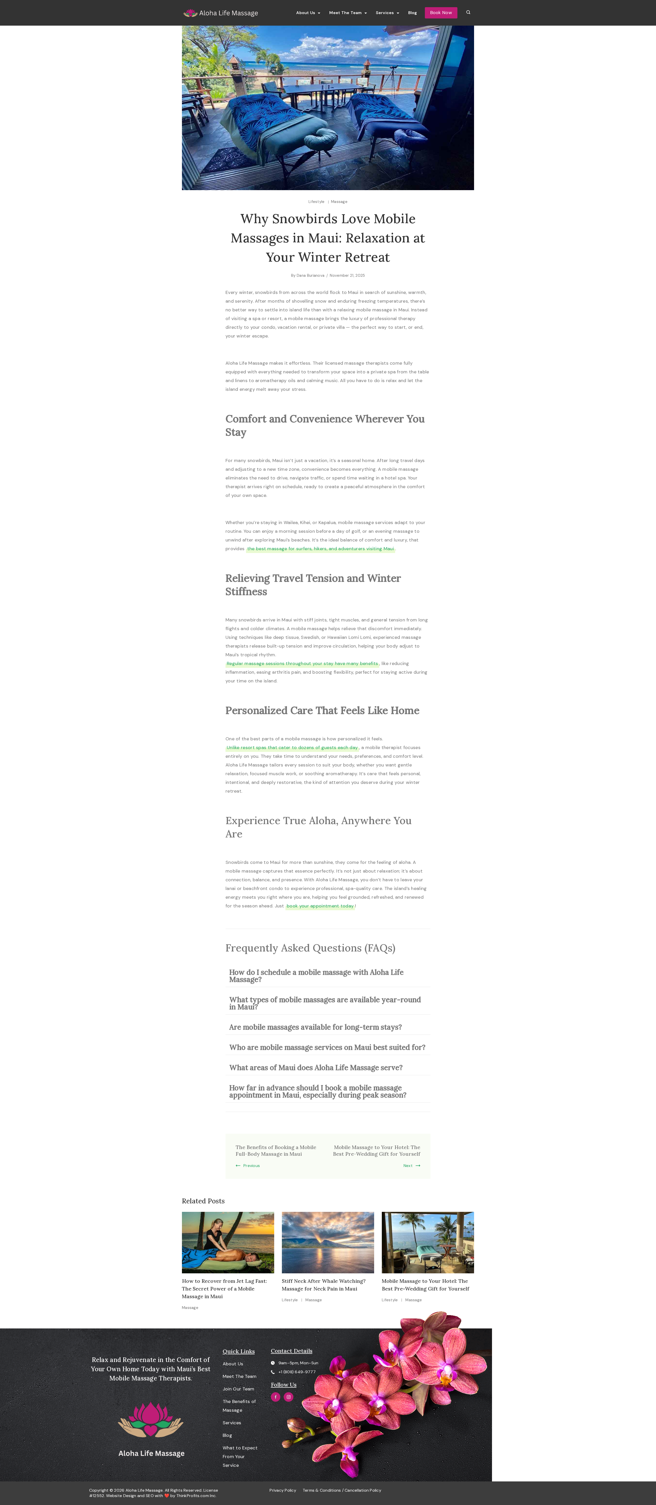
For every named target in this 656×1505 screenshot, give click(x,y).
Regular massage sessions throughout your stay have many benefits (302, 663)
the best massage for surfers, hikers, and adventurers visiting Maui (320, 549)
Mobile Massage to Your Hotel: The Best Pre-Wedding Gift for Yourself (376, 1150)
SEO (150, 1495)
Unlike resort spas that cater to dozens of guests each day (292, 747)
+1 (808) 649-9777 (297, 1372)
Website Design (121, 1495)
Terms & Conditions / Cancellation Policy (342, 1490)
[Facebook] (276, 1397)
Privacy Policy (283, 1490)
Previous (251, 1165)
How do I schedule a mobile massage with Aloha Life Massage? (316, 976)
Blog (412, 12)
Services (385, 12)
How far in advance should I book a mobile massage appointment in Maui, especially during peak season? (317, 1091)
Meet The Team (345, 12)
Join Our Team (238, 1389)
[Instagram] (288, 1397)
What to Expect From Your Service (240, 1456)
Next (408, 1165)
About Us (305, 12)
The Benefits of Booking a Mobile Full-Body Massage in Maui (276, 1150)
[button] (327, 976)
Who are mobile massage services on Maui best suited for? (327, 1047)
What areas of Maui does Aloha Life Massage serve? (316, 1067)
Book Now (441, 12)
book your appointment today (320, 906)
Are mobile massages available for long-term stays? (315, 1027)
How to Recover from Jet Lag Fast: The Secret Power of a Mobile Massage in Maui (224, 1288)
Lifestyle (317, 201)
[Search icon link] (468, 13)
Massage (339, 201)
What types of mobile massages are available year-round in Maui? (325, 1003)
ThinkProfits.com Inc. (196, 1495)
